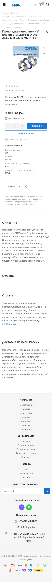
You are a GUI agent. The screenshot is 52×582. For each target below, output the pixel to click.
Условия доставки (26, 448)
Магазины (26, 420)
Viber (22, 507)
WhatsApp (29, 507)
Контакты (26, 429)
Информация (26, 435)
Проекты (26, 457)
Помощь (26, 440)
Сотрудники (26, 412)
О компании (26, 404)
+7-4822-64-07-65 (28, 521)
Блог (26, 468)
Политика (26, 424)
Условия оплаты (26, 444)
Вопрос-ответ (26, 472)
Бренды (26, 477)
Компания (26, 399)
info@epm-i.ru (9, 323)
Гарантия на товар (26, 453)
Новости (26, 408)
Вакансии (26, 416)
